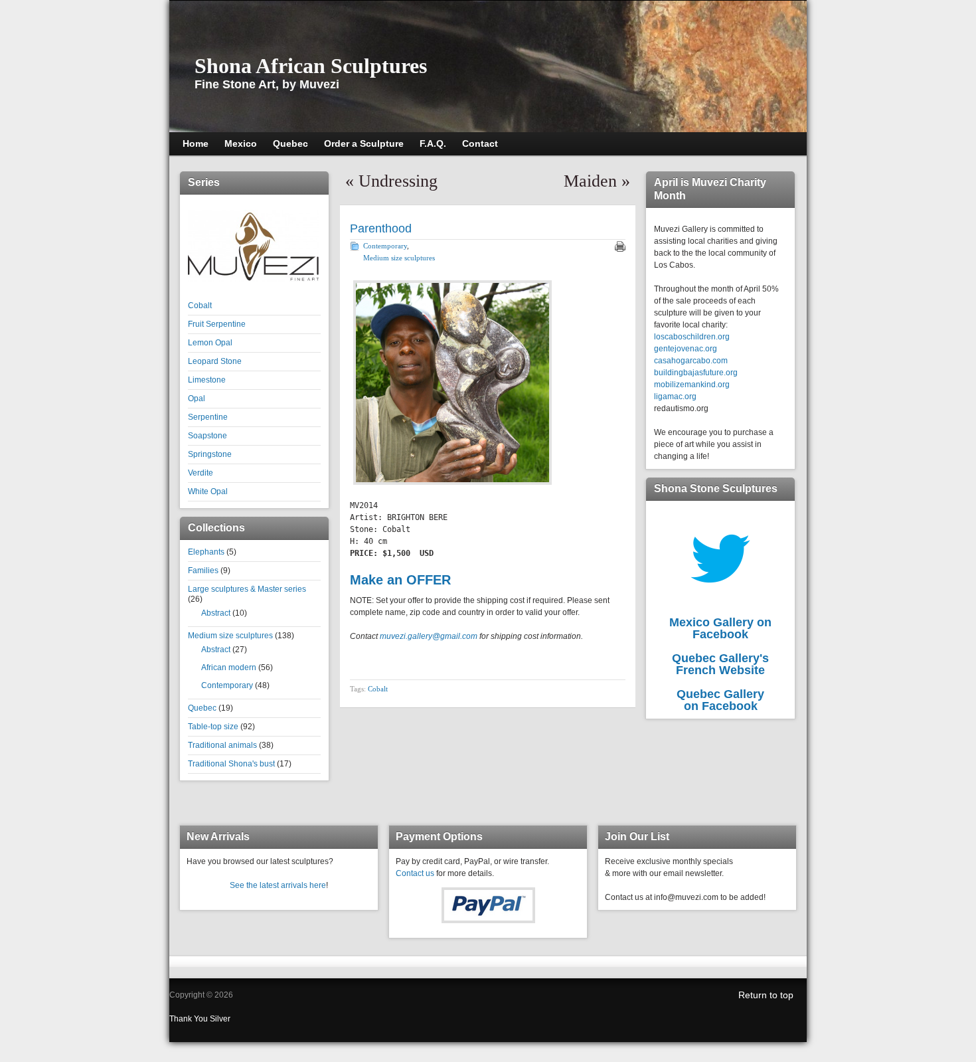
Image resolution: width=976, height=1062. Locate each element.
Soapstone (207, 435)
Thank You (189, 1018)
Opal (196, 398)
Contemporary (227, 685)
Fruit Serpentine (217, 324)
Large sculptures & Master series (247, 589)
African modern (228, 667)
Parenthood (381, 228)
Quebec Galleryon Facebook (720, 700)
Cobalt (200, 305)
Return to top (765, 995)
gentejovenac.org (685, 348)
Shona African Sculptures (311, 66)
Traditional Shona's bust (231, 763)
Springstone (210, 454)
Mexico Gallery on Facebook (720, 628)
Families (203, 570)
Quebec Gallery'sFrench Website (720, 664)
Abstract (215, 613)
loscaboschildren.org (692, 336)
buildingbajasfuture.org (696, 372)
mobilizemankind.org (692, 384)
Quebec (202, 708)
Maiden (590, 181)
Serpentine (208, 417)
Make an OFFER (400, 580)
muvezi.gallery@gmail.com (428, 636)
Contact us (415, 873)
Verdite (200, 473)
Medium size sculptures (230, 635)
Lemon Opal (210, 342)
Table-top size (213, 726)
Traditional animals (222, 745)
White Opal (208, 491)
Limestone (207, 380)
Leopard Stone (215, 361)
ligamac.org (675, 396)
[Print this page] (620, 246)
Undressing (398, 181)
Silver (220, 1018)
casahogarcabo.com (691, 360)
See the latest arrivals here (278, 885)
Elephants (206, 552)
